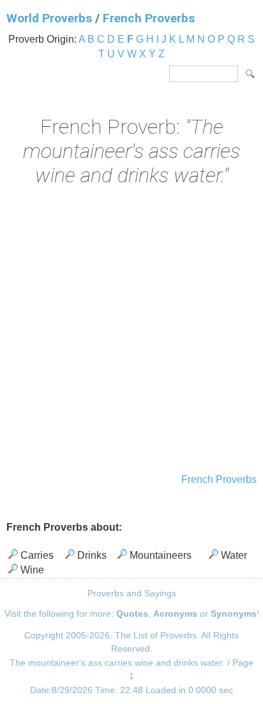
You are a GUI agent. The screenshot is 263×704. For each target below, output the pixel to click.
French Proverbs (149, 18)
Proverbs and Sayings (131, 593)
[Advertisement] (131, 331)
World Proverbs (49, 18)
